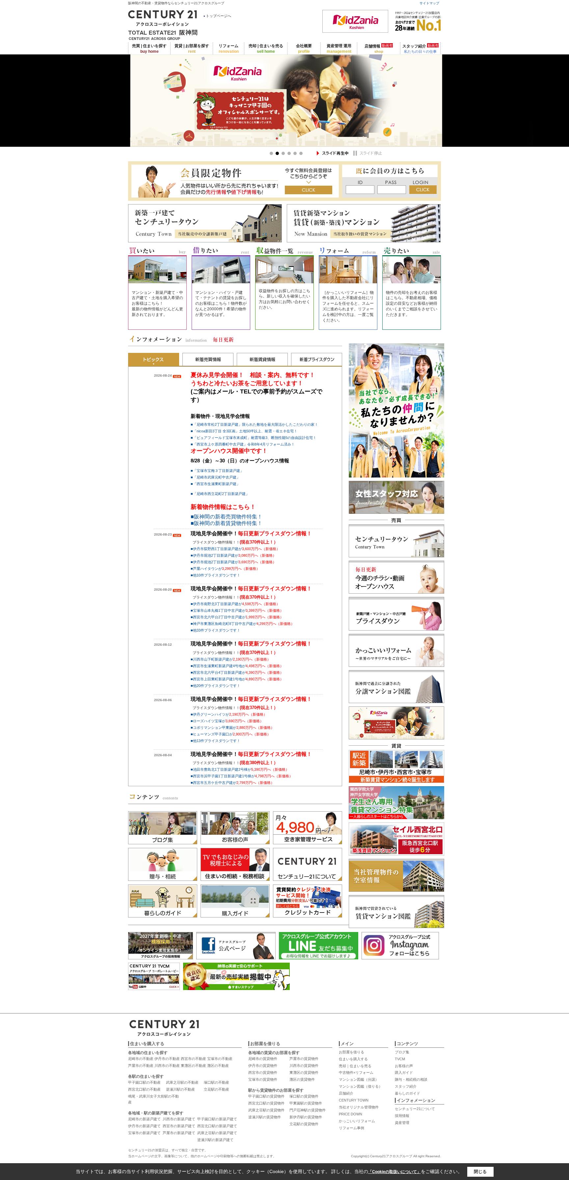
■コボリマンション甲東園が (232, 728)
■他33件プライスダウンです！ (215, 630)
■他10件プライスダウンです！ (215, 575)
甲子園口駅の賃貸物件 (266, 1096)
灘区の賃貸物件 (302, 1079)
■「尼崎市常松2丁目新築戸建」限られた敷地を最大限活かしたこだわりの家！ (254, 424)
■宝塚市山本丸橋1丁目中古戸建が (237, 610)
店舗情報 (379, 48)
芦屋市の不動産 (140, 1066)
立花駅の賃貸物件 (303, 1124)
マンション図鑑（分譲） (359, 1079)
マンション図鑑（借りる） (360, 1086)
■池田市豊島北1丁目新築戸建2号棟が (240, 769)
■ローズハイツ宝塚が (227, 721)
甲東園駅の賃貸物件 (305, 1103)
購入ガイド (404, 1072)
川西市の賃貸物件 (303, 1066)
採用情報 (402, 1116)
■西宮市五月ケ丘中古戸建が (232, 783)
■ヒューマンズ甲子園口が (231, 734)
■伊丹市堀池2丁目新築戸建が (233, 555)
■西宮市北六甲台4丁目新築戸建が (237, 672)
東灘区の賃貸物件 (303, 1072)
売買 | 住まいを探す (149, 49)
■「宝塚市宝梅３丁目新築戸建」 (217, 471)
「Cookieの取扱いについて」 (394, 1171)
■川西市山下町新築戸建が (231, 659)
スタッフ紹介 (420, 48)
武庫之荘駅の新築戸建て (217, 1133)
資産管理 (402, 1123)
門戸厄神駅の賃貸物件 (307, 1110)
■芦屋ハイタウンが (225, 569)
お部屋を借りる (351, 1052)
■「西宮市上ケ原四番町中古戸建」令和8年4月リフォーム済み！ (243, 444)
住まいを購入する (353, 1059)
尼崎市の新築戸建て (144, 1119)
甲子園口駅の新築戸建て (217, 1119)
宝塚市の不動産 (219, 1059)
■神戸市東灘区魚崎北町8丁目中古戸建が (242, 624)
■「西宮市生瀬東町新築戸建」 (215, 484)
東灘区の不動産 (193, 1066)
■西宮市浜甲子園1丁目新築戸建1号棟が (242, 776)
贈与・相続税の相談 (411, 1079)
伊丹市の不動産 (167, 1059)
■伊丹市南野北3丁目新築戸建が (235, 604)
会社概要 (304, 49)
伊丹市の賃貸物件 (262, 1066)
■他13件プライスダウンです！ (215, 741)
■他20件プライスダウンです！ (215, 686)
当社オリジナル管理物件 (359, 1107)
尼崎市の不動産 (140, 1059)
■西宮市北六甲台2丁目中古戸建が (237, 617)
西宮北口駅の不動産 (144, 1089)
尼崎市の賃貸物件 (262, 1059)
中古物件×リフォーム (356, 1072)
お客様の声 (404, 1066)
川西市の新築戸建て (179, 1119)
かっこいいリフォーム (357, 1121)
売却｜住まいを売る (355, 1066)
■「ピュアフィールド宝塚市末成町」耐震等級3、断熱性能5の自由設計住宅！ (253, 438)
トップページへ (218, 16)
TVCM (400, 1059)
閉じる (480, 1171)
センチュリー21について (415, 1109)
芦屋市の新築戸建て (179, 1133)
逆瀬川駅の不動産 (180, 1089)
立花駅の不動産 (216, 1089)
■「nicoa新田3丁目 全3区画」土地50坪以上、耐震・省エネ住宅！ (244, 431)
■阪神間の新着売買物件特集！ (226, 516)
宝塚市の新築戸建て (144, 1133)
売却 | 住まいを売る (266, 49)
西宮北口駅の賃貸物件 (266, 1103)
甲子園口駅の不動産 (144, 1082)
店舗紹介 (346, 1093)
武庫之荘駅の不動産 (182, 1082)
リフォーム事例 (351, 1128)
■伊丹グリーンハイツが (229, 714)
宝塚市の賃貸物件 (262, 1079)
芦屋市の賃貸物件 (303, 1059)
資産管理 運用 (339, 49)
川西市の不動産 (167, 1066)
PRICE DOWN (350, 1114)
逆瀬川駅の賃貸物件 (264, 1117)
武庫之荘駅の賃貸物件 (266, 1110)
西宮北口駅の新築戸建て (217, 1126)
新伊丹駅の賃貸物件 (305, 1117)
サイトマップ (429, 3)
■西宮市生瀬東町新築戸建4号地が (237, 666)
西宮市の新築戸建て (179, 1126)
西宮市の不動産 (193, 1059)
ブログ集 (402, 1052)
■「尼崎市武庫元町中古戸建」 (215, 477)
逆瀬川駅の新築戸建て (215, 1140)
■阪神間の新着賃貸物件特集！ (226, 523)
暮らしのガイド (407, 1093)
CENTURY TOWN (353, 1100)
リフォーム (229, 49)
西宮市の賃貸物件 (262, 1072)
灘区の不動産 (218, 1066)
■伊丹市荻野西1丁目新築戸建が (235, 549)
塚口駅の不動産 (216, 1082)
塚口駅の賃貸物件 (303, 1096)
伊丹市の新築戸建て (144, 1126)
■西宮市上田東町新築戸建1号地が (237, 679)
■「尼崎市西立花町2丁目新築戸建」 (220, 494)
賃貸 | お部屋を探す (192, 49)
